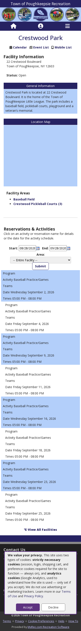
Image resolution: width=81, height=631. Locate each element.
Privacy (19, 621)
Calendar (20, 47)
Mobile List (63, 47)
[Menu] (67, 26)
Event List (41, 47)
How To (73, 621)
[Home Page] (13, 26)
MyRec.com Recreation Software (48, 627)
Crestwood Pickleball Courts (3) (37, 204)
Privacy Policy (33, 596)
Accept (28, 607)
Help (61, 621)
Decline (53, 607)
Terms (7, 621)
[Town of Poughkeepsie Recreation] (40, 14)
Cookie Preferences (41, 621)
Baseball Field (24, 199)
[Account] (40, 26)
